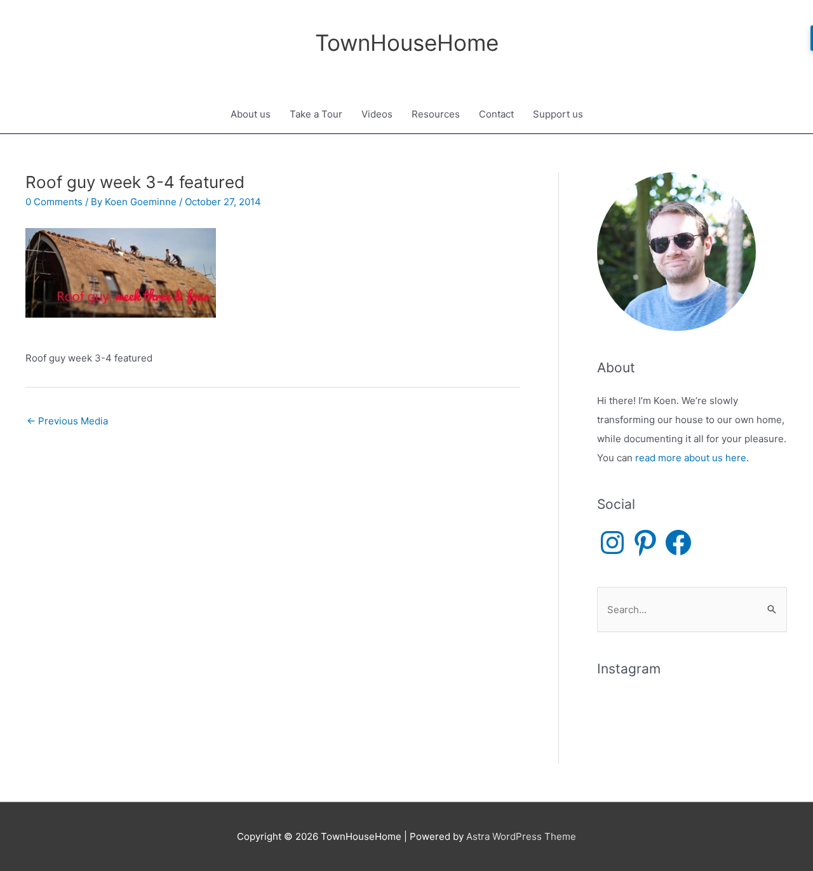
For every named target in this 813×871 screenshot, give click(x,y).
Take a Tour (316, 114)
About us (251, 114)
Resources (436, 114)
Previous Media (67, 421)
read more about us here (690, 458)
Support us (558, 114)
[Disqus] (272, 594)
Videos (377, 114)
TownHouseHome (407, 42)
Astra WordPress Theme (521, 836)
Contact (496, 114)
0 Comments (54, 202)
